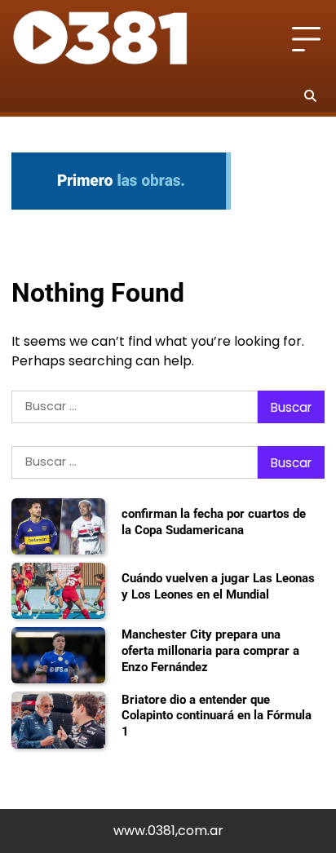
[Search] (310, 95)
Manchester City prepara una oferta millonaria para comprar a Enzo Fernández (210, 650)
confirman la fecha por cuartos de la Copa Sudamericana (214, 521)
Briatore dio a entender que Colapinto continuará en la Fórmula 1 (217, 715)
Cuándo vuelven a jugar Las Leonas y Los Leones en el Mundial (218, 586)
